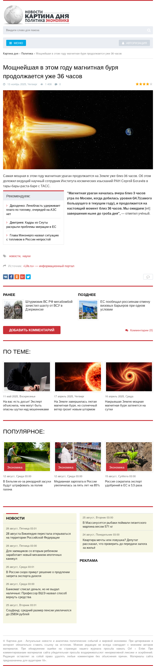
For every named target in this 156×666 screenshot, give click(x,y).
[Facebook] (11, 276)
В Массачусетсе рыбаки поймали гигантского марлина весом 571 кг (114, 524)
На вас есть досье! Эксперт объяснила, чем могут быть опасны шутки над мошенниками (26, 405)
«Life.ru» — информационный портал (48, 266)
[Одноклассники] (16, 276)
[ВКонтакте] (5, 276)
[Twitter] (28, 276)
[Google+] (22, 276)
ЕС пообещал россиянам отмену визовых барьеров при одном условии (125, 305)
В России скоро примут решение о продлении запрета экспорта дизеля (38, 574)
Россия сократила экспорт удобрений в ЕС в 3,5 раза (123, 483)
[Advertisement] (116, 594)
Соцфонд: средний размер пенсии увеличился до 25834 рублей (38, 612)
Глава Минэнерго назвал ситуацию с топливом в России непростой (32, 237)
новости (14, 256)
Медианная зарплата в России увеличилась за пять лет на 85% (77, 483)
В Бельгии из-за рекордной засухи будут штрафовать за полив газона (27, 485)
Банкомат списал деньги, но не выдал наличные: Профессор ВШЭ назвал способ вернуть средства (36, 593)
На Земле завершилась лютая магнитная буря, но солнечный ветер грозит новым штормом (75, 405)
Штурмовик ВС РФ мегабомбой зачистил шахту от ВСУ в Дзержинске (49, 305)
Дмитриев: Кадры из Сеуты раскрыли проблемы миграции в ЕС (31, 224)
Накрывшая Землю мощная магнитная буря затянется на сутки (125, 405)
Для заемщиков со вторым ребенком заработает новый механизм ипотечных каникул (34, 555)
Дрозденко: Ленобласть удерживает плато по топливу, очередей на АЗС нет (33, 209)
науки (26, 256)
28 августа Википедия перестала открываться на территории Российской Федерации (38, 535)
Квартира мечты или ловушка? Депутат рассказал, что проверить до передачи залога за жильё (115, 544)
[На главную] (43, 14)
